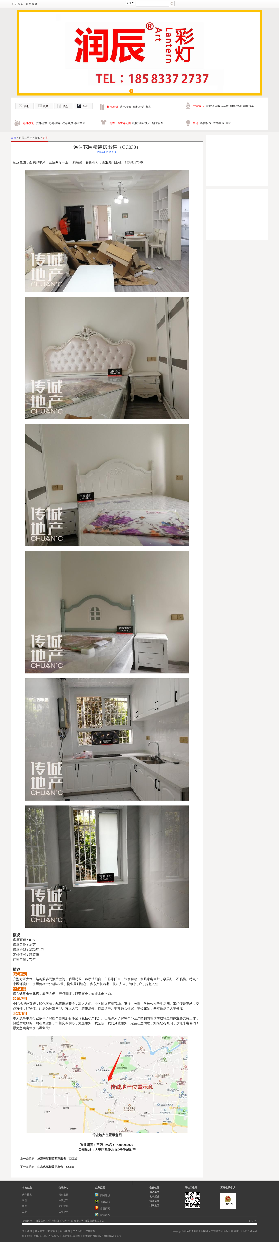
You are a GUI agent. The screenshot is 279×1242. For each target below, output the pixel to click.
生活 (24, 1200)
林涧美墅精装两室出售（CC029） (58, 1158)
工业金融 (63, 1211)
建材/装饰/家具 (142, 106)
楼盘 (65, 106)
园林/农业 (218, 123)
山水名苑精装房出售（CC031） (57, 1166)
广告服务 (17, 4)
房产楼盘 (27, 1194)
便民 (24, 1206)
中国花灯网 (53, 1220)
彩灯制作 (65, 1220)
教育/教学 (41, 123)
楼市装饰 (63, 1194)
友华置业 (154, 1196)
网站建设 (105, 1195)
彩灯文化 (63, 1206)
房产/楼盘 (126, 106)
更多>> (252, 1220)
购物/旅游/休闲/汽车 (242, 106)
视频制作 (105, 1202)
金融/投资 (205, 123)
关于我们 (27, 1231)
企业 (85, 106)
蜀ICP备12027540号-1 (245, 1231)
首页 (13, 137)
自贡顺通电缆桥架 (94, 1220)
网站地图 (65, 1231)
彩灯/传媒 (54, 123)
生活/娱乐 (198, 106)
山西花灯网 (77, 1220)
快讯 (26, 106)
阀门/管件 (157, 123)
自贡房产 (40, 1220)
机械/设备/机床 (141, 123)
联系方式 (40, 1231)
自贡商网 (105, 1208)
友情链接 (52, 1231)
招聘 (195, 123)
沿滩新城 (154, 1201)
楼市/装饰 (112, 106)
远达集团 (154, 1192)
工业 (24, 1211)
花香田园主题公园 (120, 123)
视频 (45, 106)
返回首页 (31, 4)
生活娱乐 (63, 1200)
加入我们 (78, 1231)
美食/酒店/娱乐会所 (217, 106)
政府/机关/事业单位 (73, 123)
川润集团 (154, 1205)
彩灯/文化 (28, 123)
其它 (228, 123)
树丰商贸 (105, 1215)
